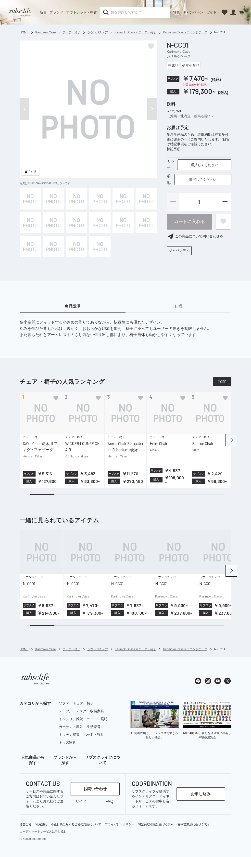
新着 (43, 12)
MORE (222, 381)
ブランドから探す (65, 760)
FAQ (109, 801)
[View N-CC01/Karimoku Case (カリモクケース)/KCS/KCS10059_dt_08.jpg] (30, 246)
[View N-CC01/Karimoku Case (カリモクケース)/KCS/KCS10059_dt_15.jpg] (100, 246)
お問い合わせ (95, 789)
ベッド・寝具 (93, 735)
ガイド (211, 12)
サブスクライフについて (102, 760)
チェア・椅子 (83, 703)
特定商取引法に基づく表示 (156, 824)
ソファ (64, 703)
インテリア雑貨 (71, 719)
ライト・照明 (97, 719)
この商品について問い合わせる (199, 236)
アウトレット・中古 (81, 12)
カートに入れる (189, 221)
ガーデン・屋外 (71, 727)
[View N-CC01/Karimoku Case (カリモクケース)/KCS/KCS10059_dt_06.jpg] (123, 223)
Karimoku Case (178, 51)
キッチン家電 (69, 735)
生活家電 (93, 727)
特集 (176, 12)
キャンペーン (193, 12)
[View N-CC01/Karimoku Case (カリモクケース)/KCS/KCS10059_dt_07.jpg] (146, 223)
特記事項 (173, 149)
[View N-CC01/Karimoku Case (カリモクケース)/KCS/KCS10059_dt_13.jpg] (100, 198)
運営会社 (25, 824)
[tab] (73, 306)
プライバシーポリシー (119, 824)
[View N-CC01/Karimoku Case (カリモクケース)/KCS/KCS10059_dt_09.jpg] (146, 198)
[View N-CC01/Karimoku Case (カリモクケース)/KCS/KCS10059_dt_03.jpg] (53, 223)
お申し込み (201, 794)
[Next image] (152, 109)
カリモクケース (179, 56)
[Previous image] (24, 109)
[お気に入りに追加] (56, 398)
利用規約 (41, 824)
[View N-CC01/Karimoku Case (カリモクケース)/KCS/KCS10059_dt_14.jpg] (123, 198)
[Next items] (231, 440)
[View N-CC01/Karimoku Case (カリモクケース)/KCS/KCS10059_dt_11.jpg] (76, 246)
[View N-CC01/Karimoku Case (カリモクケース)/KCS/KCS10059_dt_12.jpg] (30, 223)
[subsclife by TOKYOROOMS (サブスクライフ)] (20, 12)
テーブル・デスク (72, 711)
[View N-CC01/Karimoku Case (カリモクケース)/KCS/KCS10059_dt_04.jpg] (76, 223)
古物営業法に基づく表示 (193, 824)
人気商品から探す (33, 760)
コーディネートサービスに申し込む (43, 831)
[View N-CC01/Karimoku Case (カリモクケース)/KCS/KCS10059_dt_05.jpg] (100, 223)
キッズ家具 (67, 742)
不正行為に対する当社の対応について (76, 824)
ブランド (56, 12)
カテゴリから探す (35, 703)
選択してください (204, 165)
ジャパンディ (179, 250)
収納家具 (97, 711)
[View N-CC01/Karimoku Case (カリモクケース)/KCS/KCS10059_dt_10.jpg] (53, 246)
